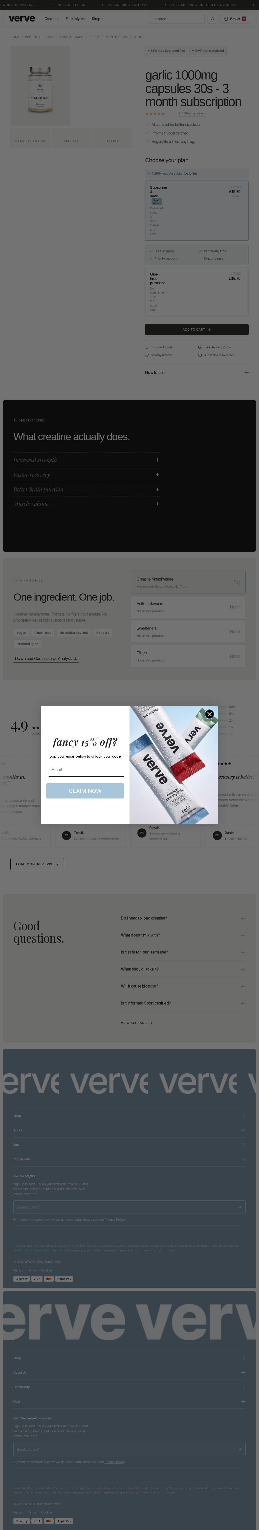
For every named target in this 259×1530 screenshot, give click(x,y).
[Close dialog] (209, 714)
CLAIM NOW (85, 791)
